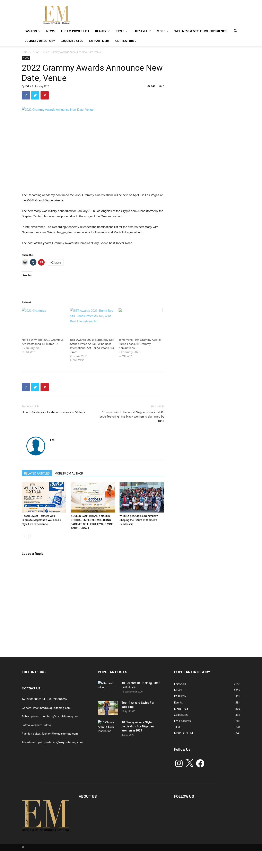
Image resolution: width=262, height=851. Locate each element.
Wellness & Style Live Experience (200, 31)
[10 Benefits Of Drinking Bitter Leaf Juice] (108, 688)
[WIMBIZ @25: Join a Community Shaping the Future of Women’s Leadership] (142, 497)
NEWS (50, 31)
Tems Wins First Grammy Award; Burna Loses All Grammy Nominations (140, 344)
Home (25, 52)
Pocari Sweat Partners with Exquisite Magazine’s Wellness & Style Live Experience (41, 520)
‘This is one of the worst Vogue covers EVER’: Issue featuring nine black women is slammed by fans (131, 416)
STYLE (120, 31)
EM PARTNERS (99, 41)
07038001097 (58, 699)
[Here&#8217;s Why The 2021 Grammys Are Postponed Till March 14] (44, 320)
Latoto (47, 725)
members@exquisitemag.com (60, 716)
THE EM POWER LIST (74, 31)
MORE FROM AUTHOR (69, 473)
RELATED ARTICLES (37, 473)
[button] (235, 31)
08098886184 (36, 699)
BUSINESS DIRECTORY (40, 41)
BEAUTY (100, 31)
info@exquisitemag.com (55, 707)
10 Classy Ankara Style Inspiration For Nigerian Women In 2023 (138, 726)
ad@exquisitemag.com (68, 742)
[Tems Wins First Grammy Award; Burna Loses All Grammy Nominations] (141, 320)
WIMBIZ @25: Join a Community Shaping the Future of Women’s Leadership (139, 520)
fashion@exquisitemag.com (60, 733)
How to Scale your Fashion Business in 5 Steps (53, 412)
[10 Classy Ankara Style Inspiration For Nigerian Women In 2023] (108, 727)
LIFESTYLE (140, 31)
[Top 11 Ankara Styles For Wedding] (108, 708)
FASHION (31, 31)
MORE (161, 31)
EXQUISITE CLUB (72, 41)
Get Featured (126, 41)
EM (27, 86)
